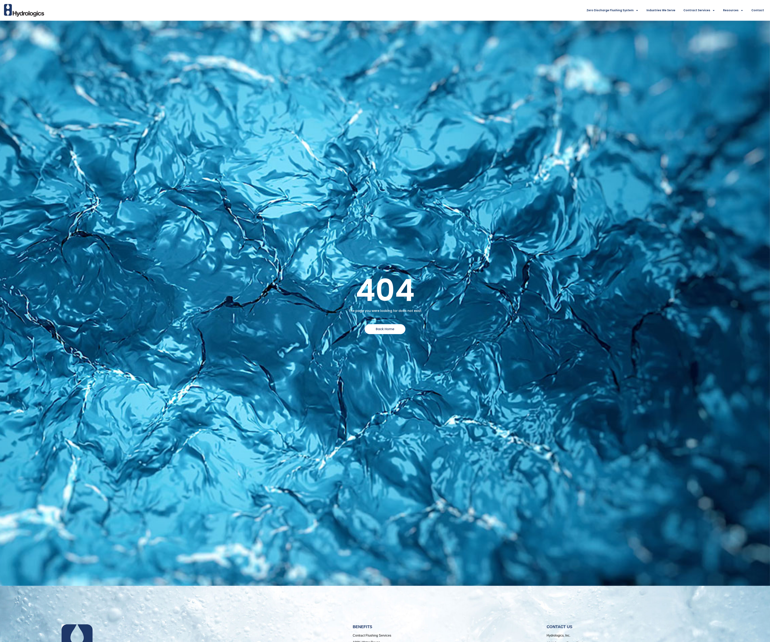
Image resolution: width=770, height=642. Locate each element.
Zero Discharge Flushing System (610, 10)
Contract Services (696, 10)
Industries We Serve (660, 10)
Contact (757, 10)
